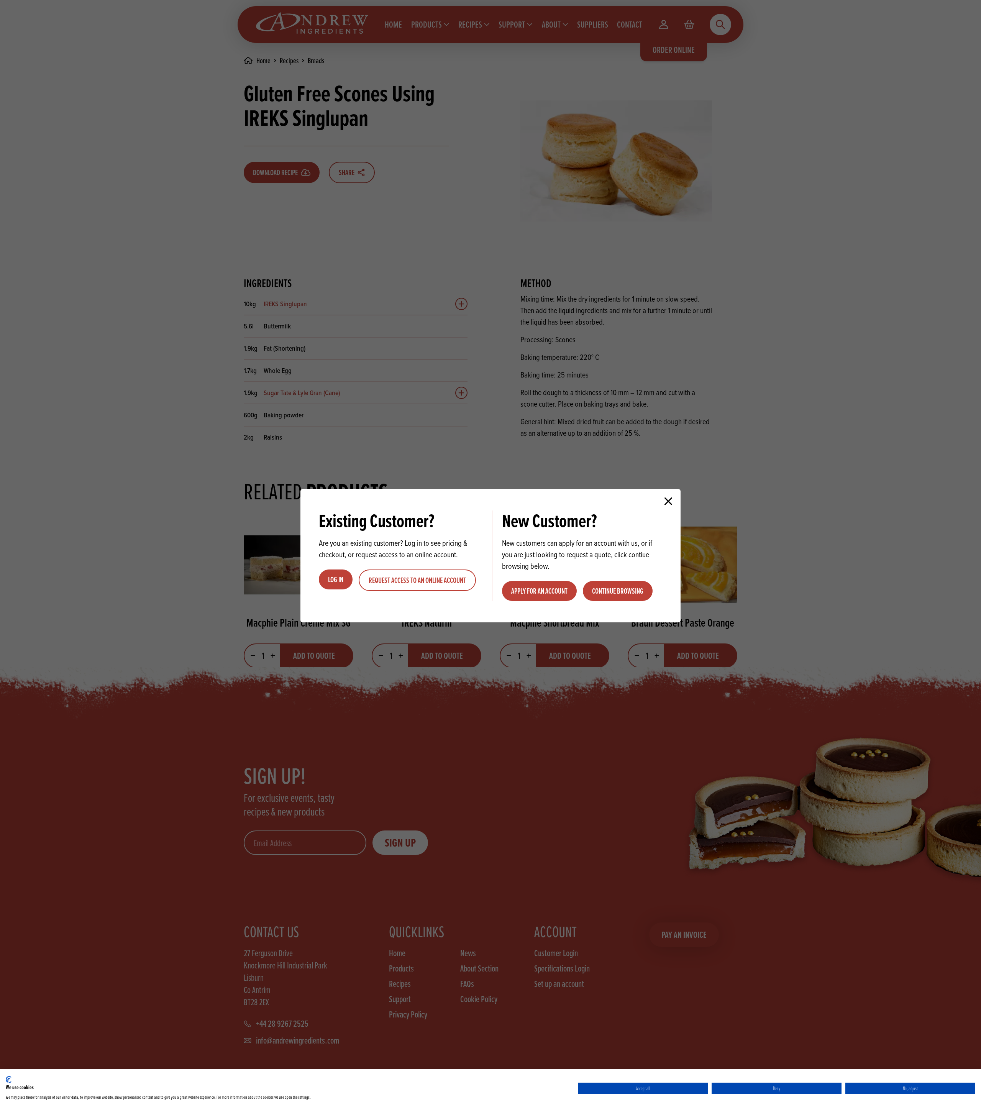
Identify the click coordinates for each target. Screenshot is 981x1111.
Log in (335, 579)
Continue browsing (617, 591)
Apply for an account (539, 591)
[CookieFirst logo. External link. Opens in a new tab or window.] (8, 1079)
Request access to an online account (417, 580)
